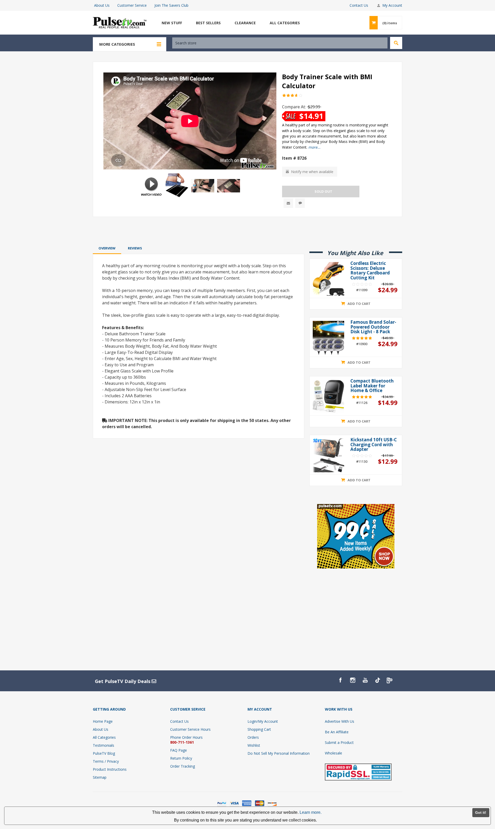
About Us (102, 5)
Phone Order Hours (186, 737)
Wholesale (333, 753)
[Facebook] (340, 680)
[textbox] (279, 42)
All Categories (104, 737)
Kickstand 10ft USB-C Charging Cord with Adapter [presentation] (373, 444)
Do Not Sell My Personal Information (279, 753)
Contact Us (359, 5)
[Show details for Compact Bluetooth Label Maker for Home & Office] (328, 396)
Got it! (480, 812)
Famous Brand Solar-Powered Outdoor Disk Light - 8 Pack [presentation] (373, 327)
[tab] (107, 248)
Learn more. (310, 812)
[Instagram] (353, 680)
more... (314, 147)
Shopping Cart (259, 729)
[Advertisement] (247, 230)
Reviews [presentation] (135, 248)
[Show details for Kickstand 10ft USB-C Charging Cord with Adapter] (328, 455)
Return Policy (181, 758)
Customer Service (132, 5)
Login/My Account (263, 721)
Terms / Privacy (106, 761)
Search (396, 43)
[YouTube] (365, 680)
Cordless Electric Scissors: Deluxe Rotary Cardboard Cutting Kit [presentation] (370, 270)
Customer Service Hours (190, 729)
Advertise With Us (339, 721)
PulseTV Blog (104, 753)
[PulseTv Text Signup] (390, 680)
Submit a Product (339, 742)
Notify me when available (312, 171)
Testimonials (103, 745)
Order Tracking (182, 766)
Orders (253, 737)
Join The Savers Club (171, 5)
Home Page (103, 721)
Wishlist (254, 745)
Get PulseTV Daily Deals (123, 681)
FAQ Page (178, 750)
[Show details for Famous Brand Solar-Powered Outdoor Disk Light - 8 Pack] (328, 338)
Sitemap (99, 777)
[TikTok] (377, 680)
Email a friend (288, 203)
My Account (392, 5)
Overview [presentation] (107, 248)
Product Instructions (110, 769)
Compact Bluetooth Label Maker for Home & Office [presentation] (372, 386)
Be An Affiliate (337, 731)
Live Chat (300, 203)
